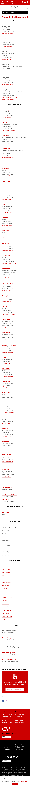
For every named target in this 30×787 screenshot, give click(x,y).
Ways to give (5, 736)
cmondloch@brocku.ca (8, 130)
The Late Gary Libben (8, 659)
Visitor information (19, 714)
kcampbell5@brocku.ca (8, 278)
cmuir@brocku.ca (7, 340)
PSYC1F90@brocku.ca (8, 99)
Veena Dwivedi (6, 368)
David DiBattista (6, 582)
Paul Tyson (5, 620)
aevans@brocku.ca (7, 423)
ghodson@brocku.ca (7, 187)
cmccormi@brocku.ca (8, 290)
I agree (15, 784)
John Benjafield (6, 572)
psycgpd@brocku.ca (7, 157)
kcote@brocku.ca (6, 301)
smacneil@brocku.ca (7, 33)
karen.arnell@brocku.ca (8, 143)
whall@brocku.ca (6, 449)
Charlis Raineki (6, 381)
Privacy (3, 750)
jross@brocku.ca (6, 59)
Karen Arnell (5, 135)
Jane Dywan (5, 585)
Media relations (19, 720)
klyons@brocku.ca (7, 212)
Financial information (7, 722)
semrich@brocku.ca (7, 400)
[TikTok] (17, 757)
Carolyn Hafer (6, 589)
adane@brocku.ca (7, 327)
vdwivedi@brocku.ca (7, 376)
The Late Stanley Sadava (9, 652)
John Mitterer (5, 600)
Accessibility (9, 750)
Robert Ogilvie (6, 607)
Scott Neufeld (6, 358)
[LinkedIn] (11, 757)
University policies (6, 749)
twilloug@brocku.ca (7, 461)
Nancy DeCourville (7, 579)
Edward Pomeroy (6, 610)
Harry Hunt (5, 592)
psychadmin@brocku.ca (8, 84)
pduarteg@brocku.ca (7, 352)
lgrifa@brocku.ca (6, 72)
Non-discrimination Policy (7, 747)
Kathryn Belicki (6, 569)
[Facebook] (3, 701)
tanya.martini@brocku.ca (9, 263)
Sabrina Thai (5, 428)
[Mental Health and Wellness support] (15, 693)
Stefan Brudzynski (7, 576)
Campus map (5, 720)
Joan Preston (5, 613)
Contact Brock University (18, 717)
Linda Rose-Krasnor (7, 597)
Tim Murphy (5, 603)
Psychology (25, 8)
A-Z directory (6, 760)
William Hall (5, 441)
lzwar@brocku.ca (6, 476)
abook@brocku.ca (7, 225)
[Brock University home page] (25, 2)
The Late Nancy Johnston (9, 638)
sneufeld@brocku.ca (7, 363)
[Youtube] (14, 757)
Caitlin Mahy (5, 110)
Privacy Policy (24, 781)
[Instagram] (6, 701)
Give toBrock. (6, 729)
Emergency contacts (7, 714)
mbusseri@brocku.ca (7, 250)
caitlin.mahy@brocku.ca (8, 238)
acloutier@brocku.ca (7, 46)
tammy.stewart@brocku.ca (9, 97)
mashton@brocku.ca (7, 199)
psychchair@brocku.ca (8, 117)
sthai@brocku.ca (6, 436)
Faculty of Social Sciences (19, 7)
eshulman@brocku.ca (8, 412)
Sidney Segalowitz (7, 616)
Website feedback (19, 722)
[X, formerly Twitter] (5, 757)
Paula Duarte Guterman (9, 345)
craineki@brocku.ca (7, 387)
